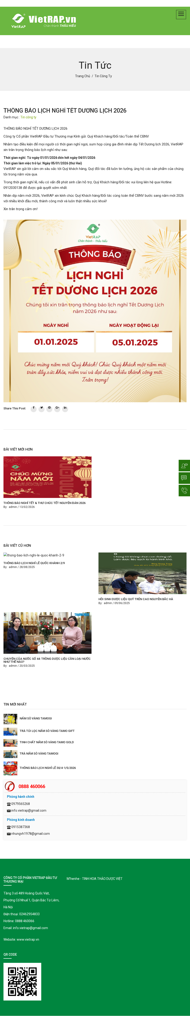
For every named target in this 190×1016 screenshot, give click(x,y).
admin (13, 507)
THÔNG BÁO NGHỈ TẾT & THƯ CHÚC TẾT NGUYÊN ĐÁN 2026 (44, 503)
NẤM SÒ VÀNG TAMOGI (36, 718)
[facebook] (34, 409)
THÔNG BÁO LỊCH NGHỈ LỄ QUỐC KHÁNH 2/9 (34, 563)
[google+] (57, 409)
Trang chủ (82, 76)
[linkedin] (65, 409)
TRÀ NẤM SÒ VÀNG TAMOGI (39, 753)
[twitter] (41, 409)
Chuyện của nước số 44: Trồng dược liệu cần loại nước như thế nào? (47, 660)
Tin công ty (28, 117)
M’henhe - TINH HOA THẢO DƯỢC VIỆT (95, 879)
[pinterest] (49, 409)
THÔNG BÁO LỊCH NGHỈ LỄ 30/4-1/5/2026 (48, 768)
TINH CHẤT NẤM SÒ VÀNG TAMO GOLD (47, 742)
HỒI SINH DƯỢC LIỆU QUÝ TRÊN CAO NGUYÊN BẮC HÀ (135, 599)
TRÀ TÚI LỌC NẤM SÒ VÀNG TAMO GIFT (47, 731)
